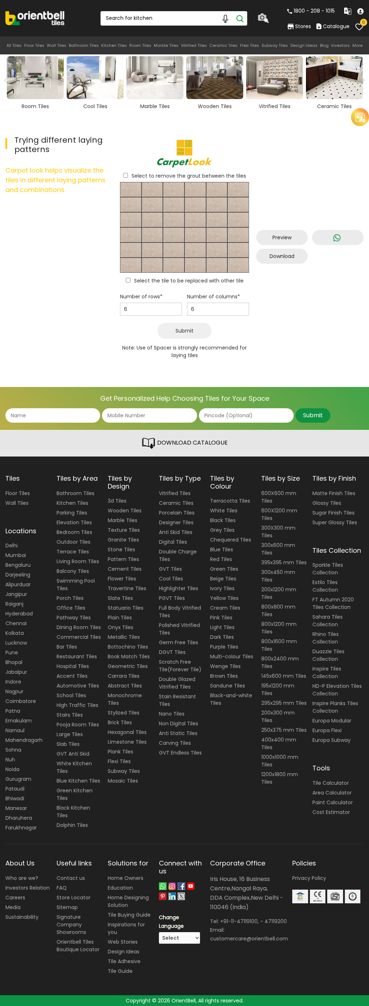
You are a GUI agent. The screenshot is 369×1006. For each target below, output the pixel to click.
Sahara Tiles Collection (327, 620)
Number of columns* (213, 296)
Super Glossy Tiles (334, 522)
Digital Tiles (173, 542)
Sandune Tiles (227, 685)
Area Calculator (332, 792)
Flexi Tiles (249, 45)
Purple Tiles (224, 646)
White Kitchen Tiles (74, 767)
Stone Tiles (121, 549)
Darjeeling (17, 574)
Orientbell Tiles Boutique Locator (78, 945)
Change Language (171, 922)
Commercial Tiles (79, 637)
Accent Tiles (72, 676)
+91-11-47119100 (239, 921)
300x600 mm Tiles (278, 549)
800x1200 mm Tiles (279, 627)
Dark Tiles (222, 637)
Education (120, 887)
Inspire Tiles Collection (326, 672)
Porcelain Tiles (177, 512)
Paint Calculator (332, 802)
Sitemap (67, 907)
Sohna (13, 749)
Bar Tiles (67, 646)
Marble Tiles (166, 45)
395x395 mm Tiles (284, 562)
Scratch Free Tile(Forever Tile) (180, 665)
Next (361, 80)
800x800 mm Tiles (278, 610)
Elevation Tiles (74, 522)
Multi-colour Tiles (231, 656)
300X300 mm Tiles (278, 531)
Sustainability (22, 917)
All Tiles (14, 45)
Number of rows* (141, 296)
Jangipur (16, 594)
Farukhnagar (21, 827)
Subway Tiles (275, 45)
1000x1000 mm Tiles (279, 760)
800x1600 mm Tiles (279, 645)
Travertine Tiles (127, 588)
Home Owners (125, 878)
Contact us (71, 878)
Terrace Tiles (73, 551)
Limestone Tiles (127, 741)
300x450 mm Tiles (278, 576)
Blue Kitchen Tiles (78, 780)
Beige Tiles (223, 578)
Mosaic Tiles (123, 780)
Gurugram (18, 779)
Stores (303, 26)
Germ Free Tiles (178, 642)
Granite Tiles (123, 539)
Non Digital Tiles (178, 723)
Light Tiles (222, 627)
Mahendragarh (24, 740)
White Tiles (223, 510)
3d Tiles (117, 500)
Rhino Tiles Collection (325, 638)
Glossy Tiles (326, 503)
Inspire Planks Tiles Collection (335, 707)
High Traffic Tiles (77, 705)
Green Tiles (224, 569)
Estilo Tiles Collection (325, 586)
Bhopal (13, 662)
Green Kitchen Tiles (75, 794)
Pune (11, 652)
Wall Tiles (56, 45)
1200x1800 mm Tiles (279, 778)
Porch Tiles (70, 598)
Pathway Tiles (74, 617)
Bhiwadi (14, 798)
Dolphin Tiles (72, 825)
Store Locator (73, 897)
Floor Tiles (34, 45)
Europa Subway (331, 740)
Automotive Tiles (78, 685)
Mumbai (15, 555)
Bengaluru (18, 565)
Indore (13, 681)
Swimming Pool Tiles (76, 584)
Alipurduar (18, 584)
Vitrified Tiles (194, 45)
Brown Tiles (224, 676)
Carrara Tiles (123, 676)
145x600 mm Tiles (283, 676)
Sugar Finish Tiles (333, 512)
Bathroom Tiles (84, 45)
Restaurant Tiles (77, 656)
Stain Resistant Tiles (177, 700)
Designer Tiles (176, 522)
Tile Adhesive (124, 961)
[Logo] (35, 17)
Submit (184, 330)
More (357, 45)
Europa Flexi (327, 730)
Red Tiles (221, 559)
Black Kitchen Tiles (73, 811)
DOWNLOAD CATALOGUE (192, 443)
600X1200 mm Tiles (279, 514)
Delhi (11, 545)
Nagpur (14, 691)
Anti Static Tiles (178, 733)
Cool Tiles (171, 578)
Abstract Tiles (125, 685)
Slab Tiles (68, 744)
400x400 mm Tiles (278, 743)
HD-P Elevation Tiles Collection (337, 689)
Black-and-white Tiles (231, 699)
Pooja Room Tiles (78, 724)
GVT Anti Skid (73, 753)
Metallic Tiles (124, 637)
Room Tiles (140, 45)
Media (13, 907)
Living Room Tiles (78, 561)
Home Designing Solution (128, 901)
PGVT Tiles (172, 598)
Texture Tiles (124, 530)
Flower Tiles (122, 578)
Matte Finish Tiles (333, 493)
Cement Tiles (125, 569)
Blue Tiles (221, 549)
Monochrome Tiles (125, 699)
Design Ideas (303, 45)
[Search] (240, 18)
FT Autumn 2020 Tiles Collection (333, 603)
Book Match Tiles (129, 656)
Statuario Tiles (125, 607)
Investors (340, 45)
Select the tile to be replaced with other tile (189, 280)
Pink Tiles (221, 617)
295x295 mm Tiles (284, 703)
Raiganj (14, 603)
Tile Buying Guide (129, 914)
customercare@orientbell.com (249, 938)
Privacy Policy (309, 878)
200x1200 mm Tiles (278, 593)
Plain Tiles (120, 617)
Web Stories (123, 941)
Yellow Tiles (224, 598)
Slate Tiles (120, 598)
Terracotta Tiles (230, 500)
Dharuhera (18, 818)
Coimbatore (20, 701)
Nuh (10, 759)
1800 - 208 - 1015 (314, 10)
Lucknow (16, 642)
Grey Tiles (222, 530)
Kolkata (14, 633)
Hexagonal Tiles (127, 732)
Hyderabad (19, 613)
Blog (324, 45)
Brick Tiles (120, 722)
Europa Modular (331, 720)
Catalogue (336, 26)
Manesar (16, 808)
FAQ (62, 887)
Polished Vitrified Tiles (179, 629)
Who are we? (21, 878)
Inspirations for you (126, 928)
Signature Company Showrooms (71, 924)
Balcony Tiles (73, 571)
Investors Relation (27, 887)
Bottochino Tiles (128, 646)
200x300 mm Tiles (278, 716)
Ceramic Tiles (223, 45)
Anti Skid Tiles (175, 532)
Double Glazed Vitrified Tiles (177, 683)
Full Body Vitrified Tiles (180, 611)
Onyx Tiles (120, 627)
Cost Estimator (331, 812)
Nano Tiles (171, 713)
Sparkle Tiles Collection (327, 568)
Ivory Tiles (222, 588)
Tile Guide (120, 971)
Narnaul (15, 730)
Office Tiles (71, 607)
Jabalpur (16, 672)
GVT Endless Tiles (180, 752)
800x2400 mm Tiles (280, 662)
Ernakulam (18, 720)
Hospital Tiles (73, 666)
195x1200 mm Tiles (277, 689)
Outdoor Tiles (73, 542)
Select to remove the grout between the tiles (189, 175)
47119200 (275, 921)
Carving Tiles (175, 743)
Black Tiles (223, 520)
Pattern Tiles (123, 559)
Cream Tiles (225, 607)
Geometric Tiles (128, 666)
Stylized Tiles (123, 712)
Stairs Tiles (70, 714)
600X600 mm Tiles (278, 497)
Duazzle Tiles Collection (328, 655)
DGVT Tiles (172, 652)
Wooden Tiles (125, 510)
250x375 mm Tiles (284, 730)
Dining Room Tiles (79, 627)
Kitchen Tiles (114, 45)
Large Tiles (70, 734)
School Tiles (71, 695)
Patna (12, 711)
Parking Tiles (72, 512)
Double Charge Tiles (178, 555)
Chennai (16, 623)
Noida (12, 769)
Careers (15, 897)
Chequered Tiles (230, 539)
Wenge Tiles (225, 666)
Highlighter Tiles (178, 588)
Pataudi (15, 788)
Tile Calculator (330, 783)
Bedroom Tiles (74, 532)
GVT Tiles (170, 569)
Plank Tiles (120, 751)
